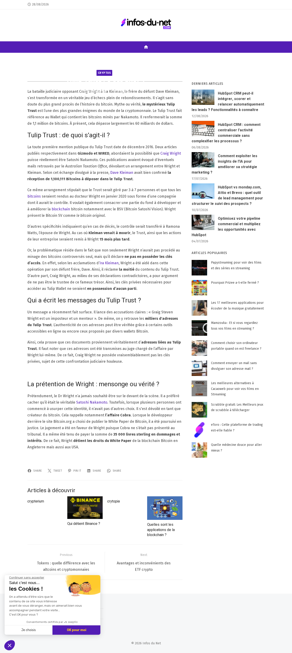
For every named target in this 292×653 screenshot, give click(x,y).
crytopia (113, 501)
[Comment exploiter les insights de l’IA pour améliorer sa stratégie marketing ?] (203, 159)
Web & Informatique (242, 57)
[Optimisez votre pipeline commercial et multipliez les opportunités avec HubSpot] (203, 222)
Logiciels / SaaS (95, 57)
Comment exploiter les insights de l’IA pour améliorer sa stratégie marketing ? (224, 164)
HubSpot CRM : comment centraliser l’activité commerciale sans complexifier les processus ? (226, 133)
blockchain (61, 209)
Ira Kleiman (109, 263)
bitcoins (34, 196)
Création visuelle (206, 57)
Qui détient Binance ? (83, 523)
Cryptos (104, 72)
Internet (40, 57)
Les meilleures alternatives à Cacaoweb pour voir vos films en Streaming (235, 388)
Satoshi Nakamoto (91, 402)
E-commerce (124, 57)
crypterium (35, 501)
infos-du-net (97, 91)
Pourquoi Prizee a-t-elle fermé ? (235, 283)
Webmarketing (65, 57)
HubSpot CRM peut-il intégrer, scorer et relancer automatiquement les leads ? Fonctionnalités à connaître (228, 102)
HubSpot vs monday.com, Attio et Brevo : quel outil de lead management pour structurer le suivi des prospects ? (227, 195)
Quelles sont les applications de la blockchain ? (161, 530)
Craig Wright (170, 153)
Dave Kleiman (121, 172)
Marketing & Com (153, 57)
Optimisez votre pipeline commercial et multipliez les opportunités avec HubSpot (226, 227)
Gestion (179, 57)
